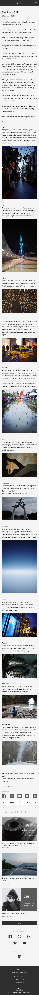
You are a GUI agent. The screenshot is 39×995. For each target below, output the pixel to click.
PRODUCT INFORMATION (19, 973)
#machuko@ (5, 791)
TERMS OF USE (19, 979)
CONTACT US (19, 983)
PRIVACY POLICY (19, 976)
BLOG (13, 16)
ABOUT (19, 969)
